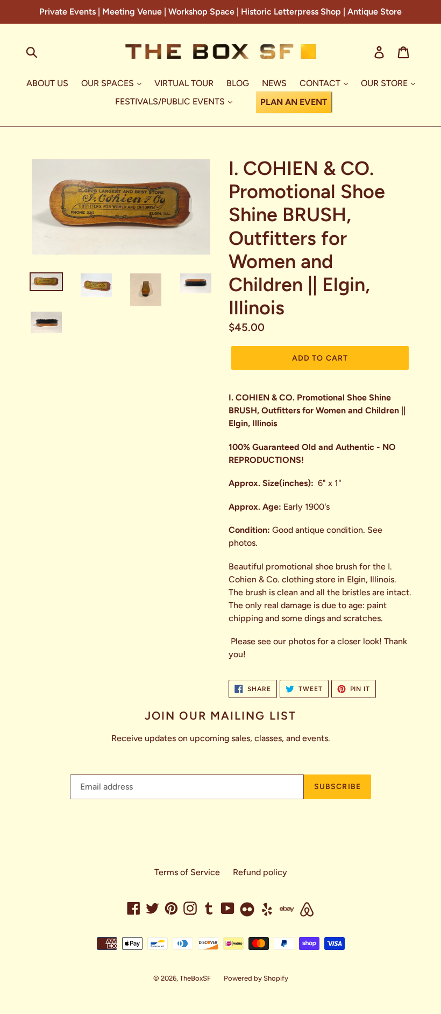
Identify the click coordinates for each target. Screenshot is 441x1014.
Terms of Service (187, 872)
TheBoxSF (195, 978)
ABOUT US (47, 83)
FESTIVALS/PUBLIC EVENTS (171, 101)
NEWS (274, 83)
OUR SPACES (108, 83)
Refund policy (260, 872)
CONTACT (321, 83)
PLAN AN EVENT (293, 102)
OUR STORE (385, 83)
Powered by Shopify (256, 978)
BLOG (237, 83)
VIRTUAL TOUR (184, 83)
